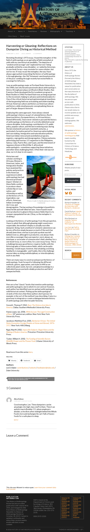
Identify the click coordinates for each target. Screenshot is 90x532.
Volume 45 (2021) (65, 516)
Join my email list (72, 180)
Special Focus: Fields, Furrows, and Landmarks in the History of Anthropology (28, 378)
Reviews (43, 31)
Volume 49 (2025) (65, 502)
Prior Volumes (76, 516)
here (30, 352)
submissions (69, 126)
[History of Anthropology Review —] (45, 14)
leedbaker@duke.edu (46, 368)
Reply (16, 420)
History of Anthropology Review (26, 529)
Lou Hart (68, 227)
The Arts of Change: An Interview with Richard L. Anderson (72, 206)
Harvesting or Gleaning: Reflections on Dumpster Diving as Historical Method (31, 47)
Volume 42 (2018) (77, 506)
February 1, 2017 (12, 53)
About (10, 31)
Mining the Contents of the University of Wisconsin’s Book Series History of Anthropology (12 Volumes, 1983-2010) (73, 240)
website (33, 368)
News (20, 31)
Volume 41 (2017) (77, 509)
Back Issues (25, 36)
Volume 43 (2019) (77, 502)
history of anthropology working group (73, 132)
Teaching (69, 31)
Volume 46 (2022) (65, 513)
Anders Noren (73, 529)
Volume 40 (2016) (77, 513)
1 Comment (37, 53)
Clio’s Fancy (12, 36)
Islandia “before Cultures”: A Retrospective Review (73, 213)
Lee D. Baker (26, 53)
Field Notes (32, 31)
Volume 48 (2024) (65, 506)
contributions (22, 368)
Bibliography (55, 31)
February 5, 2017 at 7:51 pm (23, 401)
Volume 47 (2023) (65, 509)
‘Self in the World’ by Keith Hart (72, 229)
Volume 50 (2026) (65, 499)
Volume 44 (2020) (77, 499)
